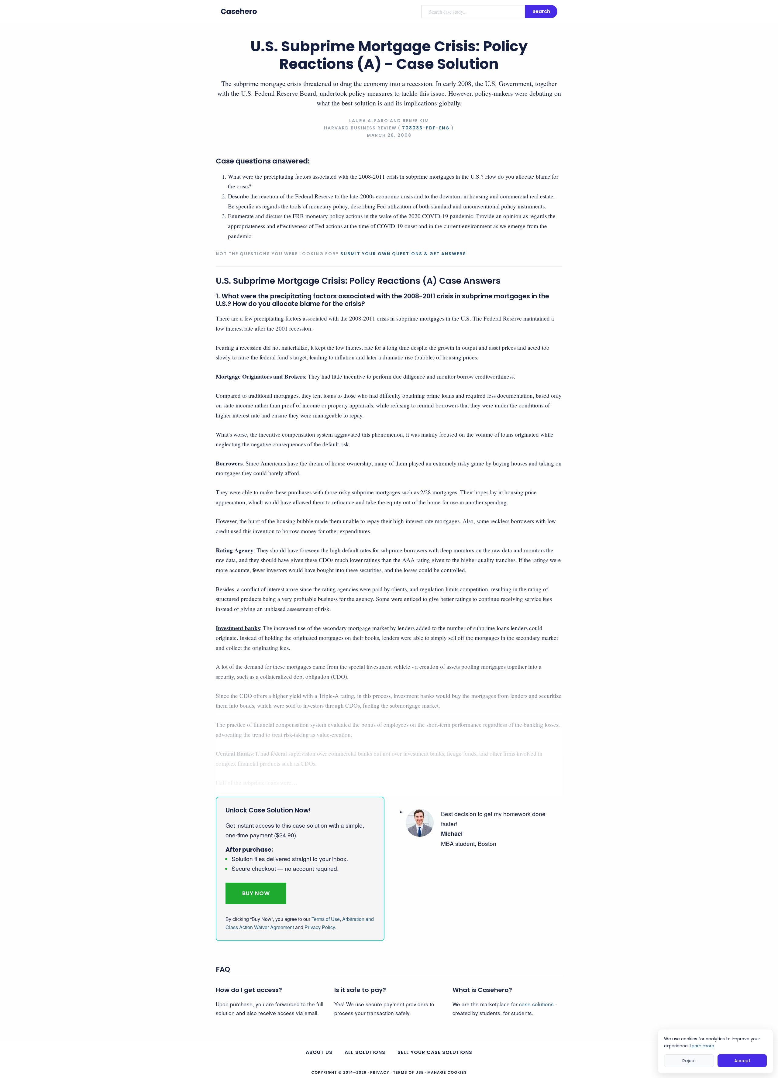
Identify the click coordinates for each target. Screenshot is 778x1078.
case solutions (536, 1004)
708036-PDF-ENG (426, 128)
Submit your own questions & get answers (403, 254)
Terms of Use (326, 918)
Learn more (702, 1045)
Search (541, 11)
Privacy (379, 1072)
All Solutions (365, 1052)
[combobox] (473, 11)
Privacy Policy (320, 927)
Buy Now (256, 893)
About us (319, 1052)
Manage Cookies (447, 1072)
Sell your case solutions (435, 1052)
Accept (742, 1060)
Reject (689, 1060)
